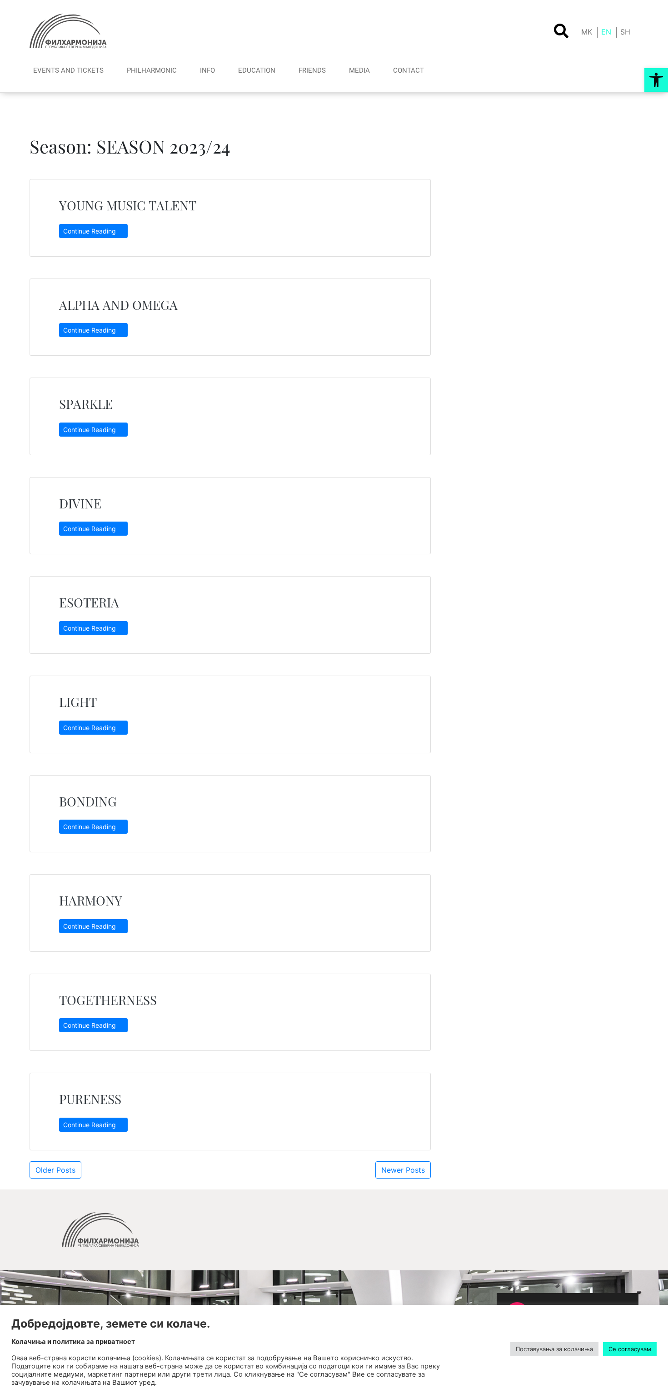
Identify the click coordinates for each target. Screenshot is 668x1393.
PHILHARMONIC (152, 70)
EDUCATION (256, 70)
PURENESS (90, 1098)
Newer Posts (403, 1169)
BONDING (88, 801)
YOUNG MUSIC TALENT (127, 205)
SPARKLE (89, 403)
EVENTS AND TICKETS (68, 70)
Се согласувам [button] (629, 1349)
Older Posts (55, 1169)
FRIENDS (312, 70)
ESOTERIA (89, 602)
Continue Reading (90, 231)
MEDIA (359, 70)
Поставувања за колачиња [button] (554, 1349)
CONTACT (408, 70)
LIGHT (78, 701)
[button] (656, 80)
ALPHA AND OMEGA (118, 304)
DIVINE (80, 503)
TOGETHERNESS (108, 999)
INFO (207, 70)
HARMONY (90, 900)
